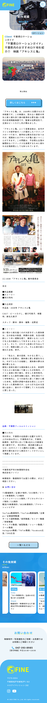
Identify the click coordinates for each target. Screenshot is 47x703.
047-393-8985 (24, 647)
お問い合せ (10, 487)
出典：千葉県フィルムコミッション (19, 426)
